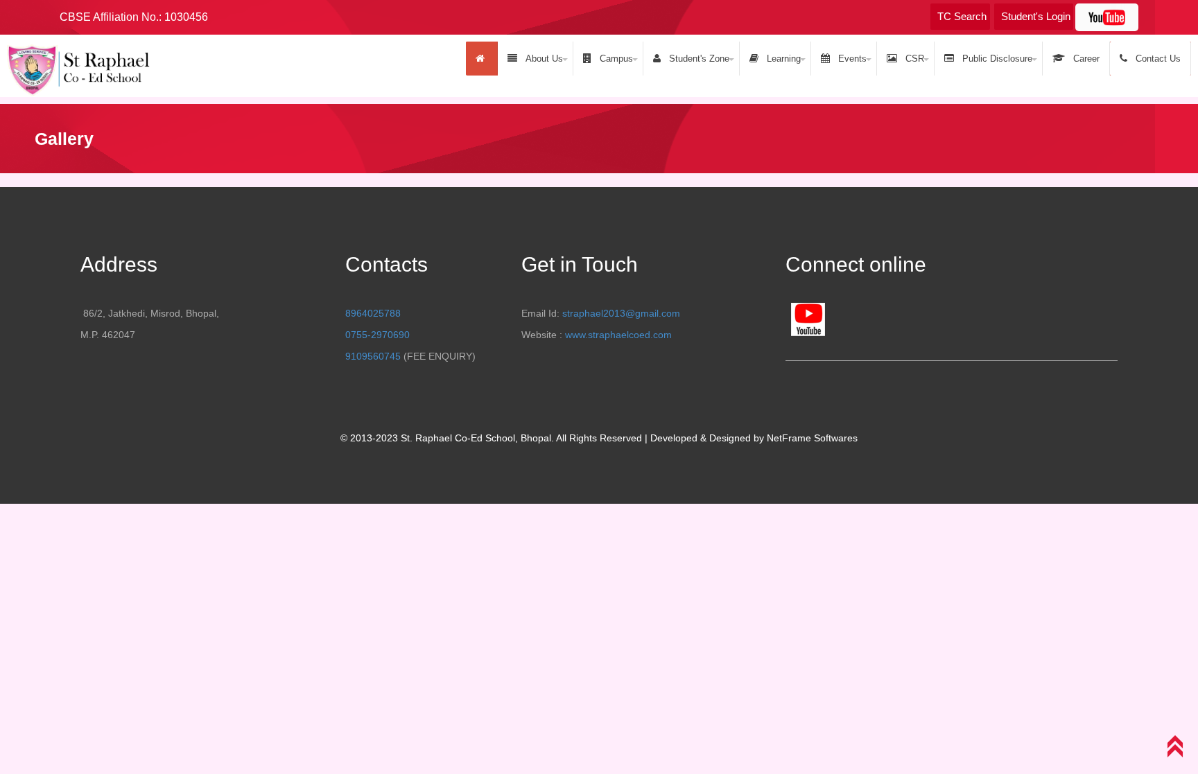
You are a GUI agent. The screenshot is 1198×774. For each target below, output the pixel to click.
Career (1084, 58)
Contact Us (1155, 58)
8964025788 (373, 313)
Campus (613, 58)
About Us (541, 58)
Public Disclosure (994, 58)
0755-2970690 (377, 334)
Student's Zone (696, 58)
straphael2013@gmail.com (621, 313)
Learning (781, 58)
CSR (912, 58)
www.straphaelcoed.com (618, 334)
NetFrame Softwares (812, 437)
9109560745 (373, 356)
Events (850, 58)
